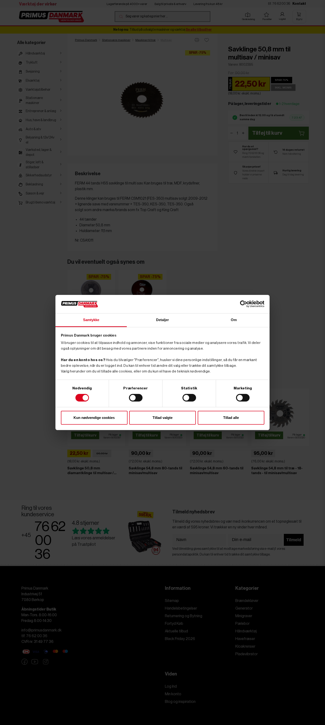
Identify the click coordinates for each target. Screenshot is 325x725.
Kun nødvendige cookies (94, 418)
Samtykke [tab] (91, 320)
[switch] (136, 398)
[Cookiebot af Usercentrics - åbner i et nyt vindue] (243, 304)
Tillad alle (231, 418)
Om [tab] (234, 320)
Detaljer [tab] (162, 320)
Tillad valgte (162, 418)
